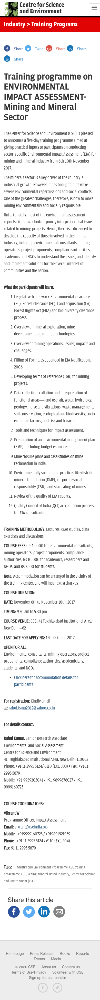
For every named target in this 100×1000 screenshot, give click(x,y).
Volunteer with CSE (68, 972)
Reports (82, 954)
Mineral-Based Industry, (54, 874)
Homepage (15, 954)
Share (18, 48)
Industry (14, 25)
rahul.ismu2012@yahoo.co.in (32, 708)
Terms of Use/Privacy (29, 972)
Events (39, 959)
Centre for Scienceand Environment (41, 8)
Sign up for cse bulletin (47, 978)
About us (49, 967)
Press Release (42, 954)
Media (56, 959)
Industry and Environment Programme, (42, 867)
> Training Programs (52, 25)
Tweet (39, 48)
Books (65, 954)
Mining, (32, 874)
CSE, (24, 874)
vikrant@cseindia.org (31, 827)
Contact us (71, 967)
